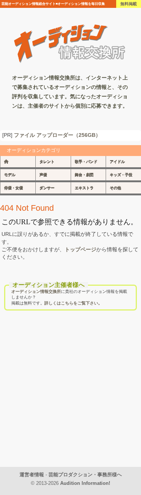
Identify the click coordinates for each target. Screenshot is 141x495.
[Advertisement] (70, 396)
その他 (115, 188)
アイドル (117, 161)
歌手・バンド (86, 161)
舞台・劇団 (84, 174)
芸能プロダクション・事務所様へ (85, 474)
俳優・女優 (13, 188)
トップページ (80, 249)
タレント (47, 161)
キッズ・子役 (121, 174)
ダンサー (47, 188)
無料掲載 (128, 4)
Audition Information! (85, 483)
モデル (9, 174)
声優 (43, 174)
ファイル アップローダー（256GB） (57, 135)
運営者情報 (32, 474)
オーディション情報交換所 (36, 291)
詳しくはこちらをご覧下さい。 (73, 303)
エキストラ (84, 188)
